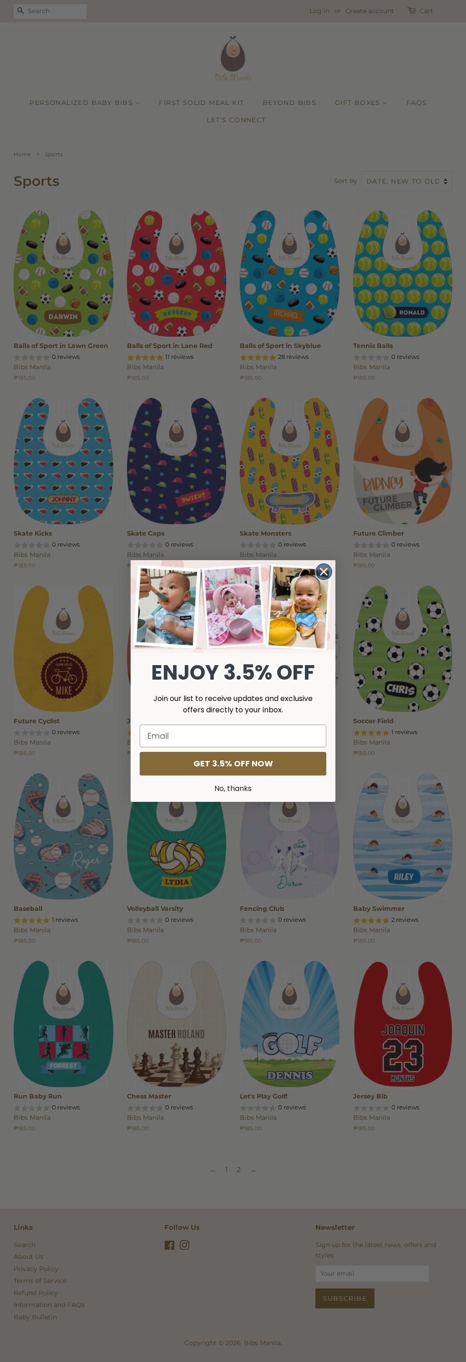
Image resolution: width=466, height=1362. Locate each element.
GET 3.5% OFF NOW (233, 763)
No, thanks (233, 788)
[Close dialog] (324, 572)
